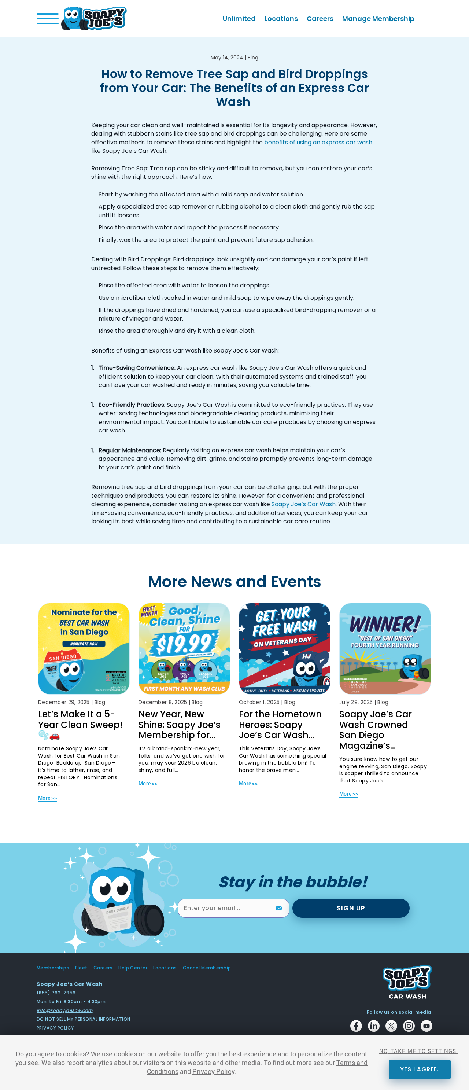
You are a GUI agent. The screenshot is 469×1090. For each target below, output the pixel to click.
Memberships (53, 968)
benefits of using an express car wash (318, 142)
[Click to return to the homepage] (94, 17)
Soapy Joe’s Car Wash (304, 504)
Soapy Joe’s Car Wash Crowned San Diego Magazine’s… (375, 730)
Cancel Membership (207, 968)
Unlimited (239, 18)
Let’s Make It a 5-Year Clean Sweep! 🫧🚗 (80, 724)
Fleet (81, 968)
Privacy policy (55, 1028)
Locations (281, 18)
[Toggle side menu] (48, 18)
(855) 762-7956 (56, 993)
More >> (47, 797)
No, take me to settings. (418, 1050)
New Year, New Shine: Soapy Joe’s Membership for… (180, 724)
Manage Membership (378, 18)
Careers (320, 18)
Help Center (132, 968)
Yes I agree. (419, 1069)
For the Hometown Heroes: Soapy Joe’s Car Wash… (280, 724)
